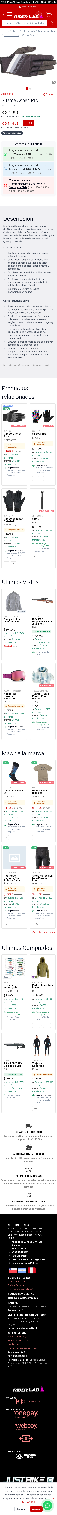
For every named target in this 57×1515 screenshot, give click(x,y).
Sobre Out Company (17, 1336)
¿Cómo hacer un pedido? (19, 1281)
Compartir (51, 94)
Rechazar (21, 1509)
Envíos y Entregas (16, 1285)
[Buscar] (51, 23)
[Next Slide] (53, 62)
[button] (28, 62)
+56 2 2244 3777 (29, 6)
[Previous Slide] (3, 62)
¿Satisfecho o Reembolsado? (20, 1289)
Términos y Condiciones (18, 1340)
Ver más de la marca (43, 932)
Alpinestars (7, 93)
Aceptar (36, 1509)
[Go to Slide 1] (27, 89)
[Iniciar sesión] (38, 14)
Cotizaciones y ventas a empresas (23, 1348)
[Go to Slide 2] (30, 89)
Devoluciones (13, 1344)
